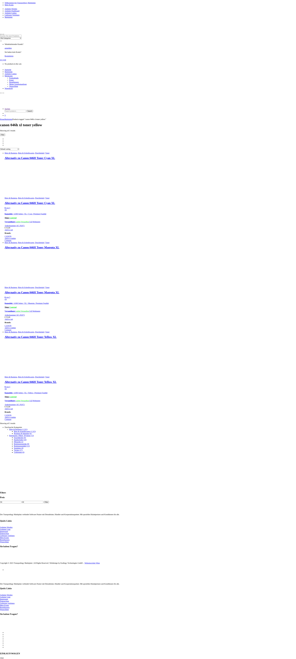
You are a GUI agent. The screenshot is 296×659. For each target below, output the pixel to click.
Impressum (4, 531)
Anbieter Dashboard (12, 11)
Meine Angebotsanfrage (18, 84)
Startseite (8, 70)
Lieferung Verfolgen (12, 15)
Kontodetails (13, 78)
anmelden (8, 48)
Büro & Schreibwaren (26, 153)
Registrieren (9, 56)
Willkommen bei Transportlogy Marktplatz (20, 3)
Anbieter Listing (11, 13)
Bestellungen (14, 82)
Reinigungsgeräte (21, 444)
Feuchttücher (20, 438)
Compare (8, 240)
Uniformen (19, 452)
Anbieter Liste (5, 529)
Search (29, 111)
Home (2, 119)
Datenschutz (4, 534)
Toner (47, 153)
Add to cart (9, 230)
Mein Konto (9, 5)
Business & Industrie (23, 434)
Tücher (18, 450)
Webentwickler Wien (92, 563)
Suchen (7, 109)
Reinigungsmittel (22, 446)
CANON (8, 236)
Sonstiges (18, 448)
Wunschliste (13, 86)
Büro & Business (11, 153)
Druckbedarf (39, 153)
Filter (46, 502)
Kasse (11, 80)
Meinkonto (9, 76)
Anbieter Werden (11, 9)
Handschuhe (20, 440)
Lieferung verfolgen (7, 536)
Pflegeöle (18, 442)
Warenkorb (9, 88)
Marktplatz (8, 17)
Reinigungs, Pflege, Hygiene (21, 436)
